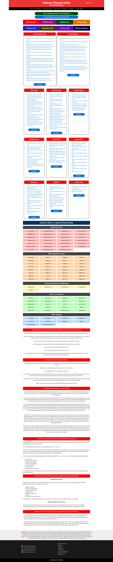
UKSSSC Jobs (82, 275)
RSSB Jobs (31, 275)
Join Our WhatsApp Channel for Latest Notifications (56, 13)
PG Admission (65, 321)
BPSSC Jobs (31, 260)
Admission (34, 182)
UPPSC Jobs (48, 279)
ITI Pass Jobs (81, 22)
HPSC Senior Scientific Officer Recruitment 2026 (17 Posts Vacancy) (40, 70)
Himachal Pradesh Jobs (65, 237)
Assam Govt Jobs (65, 231)
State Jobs (34, 90)
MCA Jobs (31, 290)
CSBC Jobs (31, 263)
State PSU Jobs (31, 257)
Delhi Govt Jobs (65, 234)
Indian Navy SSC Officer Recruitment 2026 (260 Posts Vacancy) (39, 60)
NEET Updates (48, 318)
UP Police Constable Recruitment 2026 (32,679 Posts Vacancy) (39, 64)
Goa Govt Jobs (82, 234)
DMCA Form (60, 554)
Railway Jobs (31, 310)
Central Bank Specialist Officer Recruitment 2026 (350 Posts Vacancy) (40, 66)
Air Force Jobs (64, 28)
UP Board (82, 321)
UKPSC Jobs (65, 275)
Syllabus (56, 182)
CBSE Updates (82, 318)
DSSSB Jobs (48, 263)
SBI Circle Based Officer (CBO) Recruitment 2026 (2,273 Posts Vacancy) (55, 101)
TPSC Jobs (48, 275)
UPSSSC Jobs (82, 279)
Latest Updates (37, 8)
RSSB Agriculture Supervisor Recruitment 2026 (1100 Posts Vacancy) (40, 74)
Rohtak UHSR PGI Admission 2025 (34, 200)
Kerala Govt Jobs (48, 240)
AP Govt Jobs (31, 231)
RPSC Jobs (65, 272)
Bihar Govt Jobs (82, 231)
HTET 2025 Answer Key (76, 171)
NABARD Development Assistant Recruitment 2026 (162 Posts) (39, 80)
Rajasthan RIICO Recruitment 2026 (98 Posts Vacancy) (37, 72)
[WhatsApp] (89, 2)
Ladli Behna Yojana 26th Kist (78, 110)
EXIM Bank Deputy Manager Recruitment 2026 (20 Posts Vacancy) (40, 58)
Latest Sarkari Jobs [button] (47, 8)
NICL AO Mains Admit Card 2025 (56, 162)
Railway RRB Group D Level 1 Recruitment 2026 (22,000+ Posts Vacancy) (56, 105)
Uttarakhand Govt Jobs (48, 249)
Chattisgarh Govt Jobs (48, 234)
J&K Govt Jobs (82, 237)
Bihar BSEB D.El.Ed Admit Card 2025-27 (57, 160)
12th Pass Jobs (47, 22)
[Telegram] (87, 2)
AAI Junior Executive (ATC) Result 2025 (35, 159)
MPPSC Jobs (65, 269)
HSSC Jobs (48, 266)
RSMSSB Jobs (82, 272)
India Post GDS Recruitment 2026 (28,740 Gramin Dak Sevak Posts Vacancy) (56, 96)
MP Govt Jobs (31, 22)
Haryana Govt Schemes (48, 324)
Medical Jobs (31, 307)
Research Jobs (48, 310)
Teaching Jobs (31, 28)
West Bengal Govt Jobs (65, 249)
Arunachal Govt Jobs (48, 231)
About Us (60, 545)
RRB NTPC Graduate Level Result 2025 (35, 163)
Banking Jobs (64, 22)
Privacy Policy (61, 549)
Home (31, 8)
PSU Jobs (82, 307)
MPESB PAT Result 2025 (32, 162)
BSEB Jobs (48, 260)
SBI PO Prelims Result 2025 (32, 160)
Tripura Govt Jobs (65, 246)
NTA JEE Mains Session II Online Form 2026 (69, 44)
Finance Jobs (48, 304)
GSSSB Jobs (65, 263)
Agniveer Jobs (48, 298)
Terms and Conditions (63, 551)
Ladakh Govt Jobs (65, 240)
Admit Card (65, 8)
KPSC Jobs (82, 266)
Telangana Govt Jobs (48, 246)
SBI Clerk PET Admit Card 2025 (55, 150)
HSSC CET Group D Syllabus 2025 (56, 197)
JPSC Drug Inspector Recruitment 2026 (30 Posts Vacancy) (38, 47)
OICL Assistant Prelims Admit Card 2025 (57, 148)
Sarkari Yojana (79, 8)
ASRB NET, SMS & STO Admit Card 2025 (57, 153)
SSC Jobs (31, 298)
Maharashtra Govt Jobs (82, 240)
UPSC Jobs (65, 279)
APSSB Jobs (64, 257)
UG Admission (48, 321)
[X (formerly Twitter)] (86, 2)
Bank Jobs (65, 301)
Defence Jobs (82, 301)
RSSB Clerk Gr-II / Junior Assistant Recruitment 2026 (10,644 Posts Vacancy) (34, 112)
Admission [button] (71, 8)
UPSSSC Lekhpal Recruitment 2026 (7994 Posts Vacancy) (38, 78)
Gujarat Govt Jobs (31, 237)
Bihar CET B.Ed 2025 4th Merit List (34, 189)
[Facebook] (91, 2)
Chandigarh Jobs (31, 234)
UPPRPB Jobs (31, 279)
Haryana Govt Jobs (48, 237)
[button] (52, 9)
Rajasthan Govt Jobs (31, 246)
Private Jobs (79, 182)
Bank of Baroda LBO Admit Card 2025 (57, 151)
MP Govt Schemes (81, 28)
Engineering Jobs (31, 304)
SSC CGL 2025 (65, 318)
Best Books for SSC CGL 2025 (55, 186)
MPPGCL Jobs (48, 269)
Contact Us (80, 538)
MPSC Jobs (82, 269)
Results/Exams (57, 8)
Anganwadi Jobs (31, 301)
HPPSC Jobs (81, 263)
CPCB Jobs (82, 260)
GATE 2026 (31, 318)
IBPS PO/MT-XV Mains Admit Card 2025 (57, 143)
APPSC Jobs (48, 257)
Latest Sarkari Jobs (39, 34)
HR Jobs (65, 304)
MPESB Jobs (31, 269)
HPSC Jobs (31, 266)
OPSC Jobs (31, 272)
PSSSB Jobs (48, 272)
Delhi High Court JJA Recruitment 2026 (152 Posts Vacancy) (38, 44)
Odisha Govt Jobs (48, 243)
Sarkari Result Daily (56, 3)
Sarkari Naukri (44, 517)
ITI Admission (31, 321)
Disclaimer (60, 548)
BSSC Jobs (65, 260)
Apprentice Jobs (47, 28)
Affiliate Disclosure (62, 552)
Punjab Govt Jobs (82, 243)
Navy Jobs (48, 307)
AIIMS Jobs (65, 298)
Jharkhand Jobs (31, 240)
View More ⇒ (39, 84)
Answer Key (79, 139)
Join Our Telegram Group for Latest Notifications (56, 17)
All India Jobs (56, 90)
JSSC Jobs (65, 266)
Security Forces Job (65, 310)
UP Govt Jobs (31, 249)
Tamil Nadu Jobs (82, 246)
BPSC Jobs (82, 257)
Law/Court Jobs (82, 304)
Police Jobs (65, 307)
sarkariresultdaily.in (55, 446)
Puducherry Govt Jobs (65, 243)
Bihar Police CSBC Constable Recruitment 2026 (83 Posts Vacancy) (40, 46)
